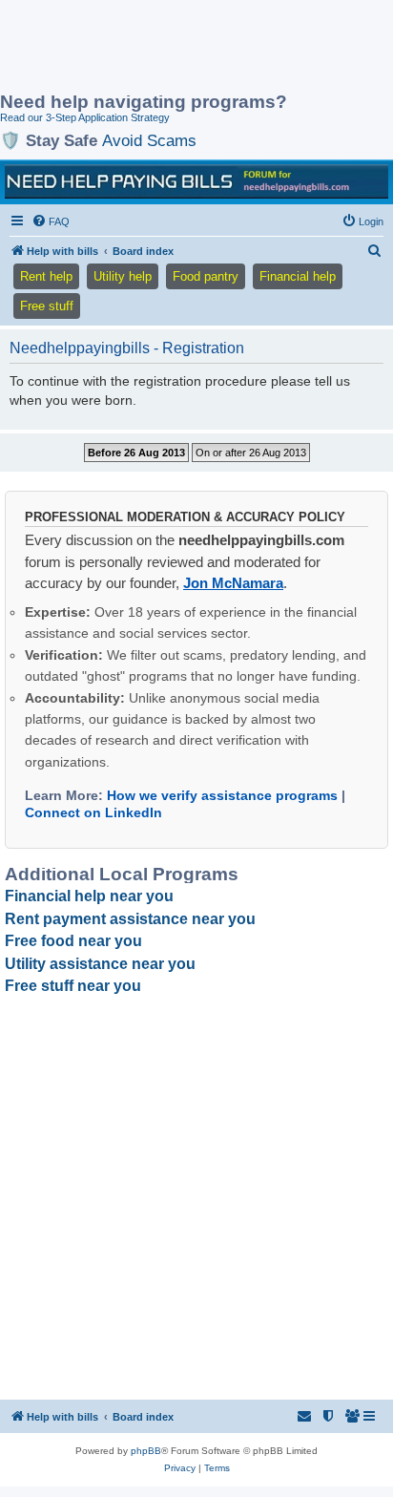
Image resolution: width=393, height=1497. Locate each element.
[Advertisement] (152, 47)
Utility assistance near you (100, 964)
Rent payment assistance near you (130, 919)
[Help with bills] (196, 181)
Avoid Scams (149, 140)
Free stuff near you (73, 986)
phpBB (146, 1450)
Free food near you (73, 941)
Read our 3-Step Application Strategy (85, 117)
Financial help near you (89, 896)
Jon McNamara (233, 583)
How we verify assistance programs (222, 795)
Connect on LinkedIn (93, 812)
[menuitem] (50, 221)
